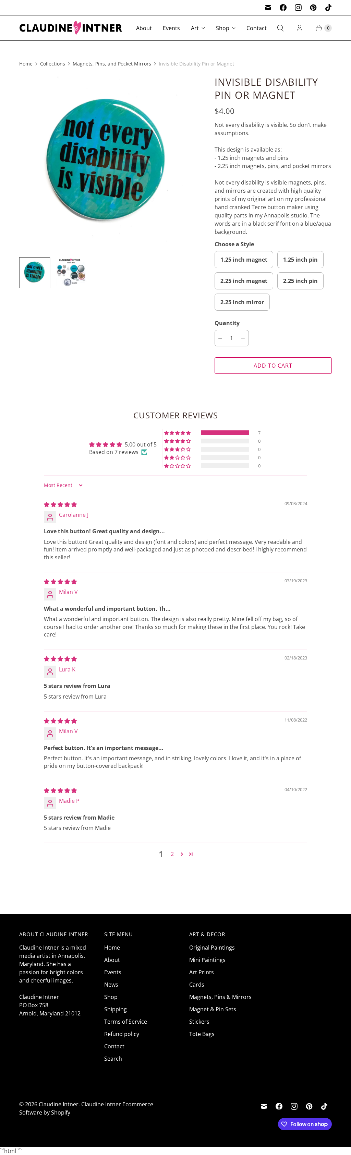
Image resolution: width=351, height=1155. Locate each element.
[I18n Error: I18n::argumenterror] (34, 272)
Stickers (199, 1021)
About (144, 28)
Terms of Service (125, 1021)
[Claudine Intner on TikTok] (328, 7)
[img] (60, 504)
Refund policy (121, 1034)
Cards (196, 984)
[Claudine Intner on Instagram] (298, 7)
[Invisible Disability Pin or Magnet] (107, 163)
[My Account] (299, 28)
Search (113, 1058)
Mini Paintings (207, 960)
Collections (52, 63)
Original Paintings (212, 947)
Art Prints (201, 972)
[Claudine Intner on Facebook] (283, 7)
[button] (178, 432)
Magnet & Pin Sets (212, 1009)
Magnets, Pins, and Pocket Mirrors (112, 63)
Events (171, 28)
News (111, 984)
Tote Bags (202, 1034)
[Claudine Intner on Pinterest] (313, 7)
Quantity (227, 323)
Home (26, 63)
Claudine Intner (58, 1104)
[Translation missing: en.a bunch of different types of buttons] (71, 272)
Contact (256, 28)
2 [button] (172, 854)
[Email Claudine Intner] (268, 7)
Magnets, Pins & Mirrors (220, 997)
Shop (222, 28)
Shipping (115, 1009)
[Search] (280, 28)
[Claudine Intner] (70, 28)
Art (195, 28)
